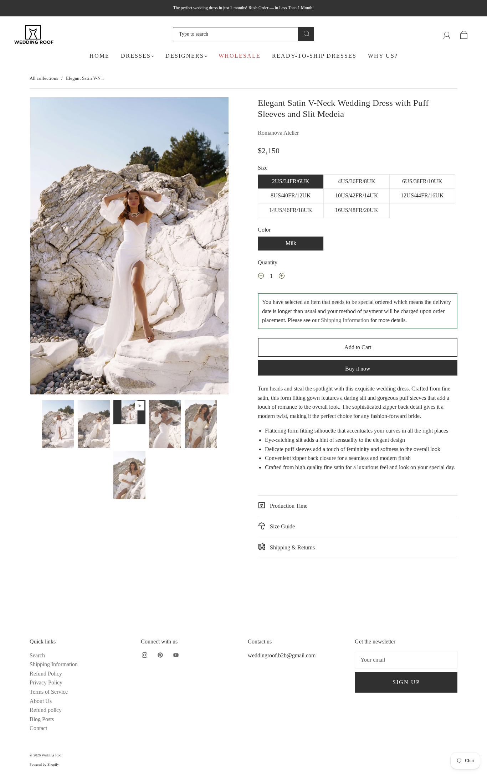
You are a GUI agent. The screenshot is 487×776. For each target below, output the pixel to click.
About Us (41, 701)
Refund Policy (46, 674)
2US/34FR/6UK (290, 181)
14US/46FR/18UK (290, 210)
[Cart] (464, 34)
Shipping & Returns (291, 547)
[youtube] (176, 655)
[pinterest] (160, 655)
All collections (44, 78)
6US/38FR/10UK (422, 181)
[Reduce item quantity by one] (261, 277)
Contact (38, 728)
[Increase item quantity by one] (281, 277)
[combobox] (236, 34)
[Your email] (406, 660)
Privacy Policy (46, 682)
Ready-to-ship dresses (314, 56)
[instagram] (144, 655)
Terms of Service (49, 692)
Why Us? (383, 56)
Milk (291, 243)
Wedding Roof (52, 755)
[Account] (447, 34)
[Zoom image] (129, 247)
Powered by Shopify (44, 764)
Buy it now (357, 369)
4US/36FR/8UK (356, 181)
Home (99, 56)
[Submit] (306, 33)
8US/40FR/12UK (291, 195)
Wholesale (240, 56)
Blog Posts (42, 719)
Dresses (136, 56)
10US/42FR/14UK (356, 195)
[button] (50, 247)
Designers (184, 56)
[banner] (357, 402)
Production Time (287, 506)
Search (37, 655)
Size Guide (281, 526)
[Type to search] (236, 34)
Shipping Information (345, 320)
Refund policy (46, 710)
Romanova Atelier (278, 133)
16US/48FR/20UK (356, 210)
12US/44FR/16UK (422, 195)
